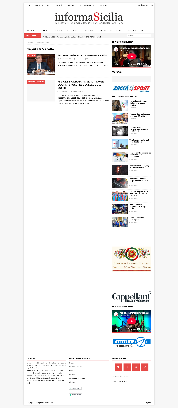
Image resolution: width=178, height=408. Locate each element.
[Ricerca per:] (139, 35)
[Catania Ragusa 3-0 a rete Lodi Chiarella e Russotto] (120, 196)
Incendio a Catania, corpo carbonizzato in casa (138, 181)
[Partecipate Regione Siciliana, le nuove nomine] (120, 105)
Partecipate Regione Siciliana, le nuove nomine (138, 103)
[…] (106, 65)
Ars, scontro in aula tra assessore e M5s (82, 55)
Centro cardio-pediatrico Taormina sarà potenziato (140, 155)
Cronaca (30, 31)
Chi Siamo (70, 5)
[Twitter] (118, 367)
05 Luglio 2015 (64, 91)
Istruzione (72, 31)
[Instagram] (144, 367)
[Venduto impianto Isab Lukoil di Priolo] (120, 144)
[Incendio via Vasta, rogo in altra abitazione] (120, 170)
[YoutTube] (136, 367)
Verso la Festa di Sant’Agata (136, 218)
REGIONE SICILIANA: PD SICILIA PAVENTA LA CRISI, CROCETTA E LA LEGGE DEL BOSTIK (82, 85)
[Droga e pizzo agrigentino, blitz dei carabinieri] (120, 131)
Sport (58, 31)
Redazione (80, 59)
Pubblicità (58, 5)
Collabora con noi (42, 5)
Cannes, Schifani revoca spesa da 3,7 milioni (139, 115)
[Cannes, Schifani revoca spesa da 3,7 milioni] (120, 118)
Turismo (132, 31)
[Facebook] (127, 367)
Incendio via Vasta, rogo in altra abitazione (140, 167)
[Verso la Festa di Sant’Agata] (120, 222)
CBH (149, 403)
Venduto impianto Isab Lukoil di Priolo (139, 141)
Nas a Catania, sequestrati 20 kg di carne (138, 206)
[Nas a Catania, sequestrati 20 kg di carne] (120, 209)
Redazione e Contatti (87, 5)
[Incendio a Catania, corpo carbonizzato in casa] (120, 183)
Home (28, 5)
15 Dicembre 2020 (65, 59)
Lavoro (87, 31)
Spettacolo (115, 31)
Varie (143, 31)
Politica (44, 31)
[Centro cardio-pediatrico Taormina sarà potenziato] (120, 157)
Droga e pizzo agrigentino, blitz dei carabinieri (138, 129)
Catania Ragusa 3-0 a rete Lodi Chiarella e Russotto (138, 194)
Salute (100, 31)
